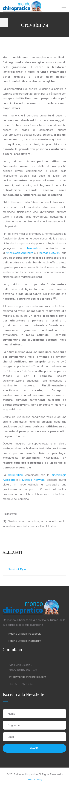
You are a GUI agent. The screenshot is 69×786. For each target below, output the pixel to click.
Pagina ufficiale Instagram (24, 640)
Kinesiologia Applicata (19, 253)
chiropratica (33, 248)
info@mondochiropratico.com (27, 676)
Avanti (34, 748)
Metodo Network (50, 253)
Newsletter (36, 694)
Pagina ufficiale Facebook (24, 633)
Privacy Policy (34, 779)
